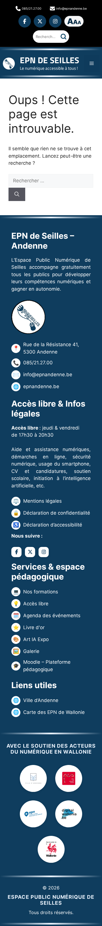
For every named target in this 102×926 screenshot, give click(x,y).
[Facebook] (24, 21)
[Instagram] (55, 21)
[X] (40, 21)
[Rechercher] (63, 36)
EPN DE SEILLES (49, 60)
